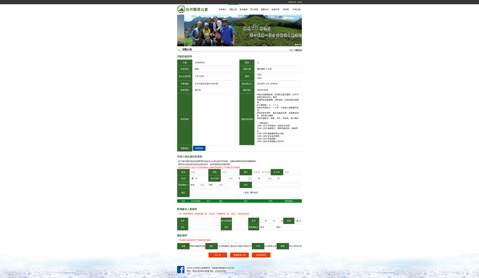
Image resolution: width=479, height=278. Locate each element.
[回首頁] (196, 9)
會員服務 (244, 9)
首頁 (291, 50)
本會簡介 (222, 9)
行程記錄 (297, 9)
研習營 (286, 9)
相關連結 (199, 148)
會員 (247, 192)
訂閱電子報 (292, 2)
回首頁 (299, 2)
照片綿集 (254, 9)
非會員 (255, 192)
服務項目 (265, 9)
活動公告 (233, 9)
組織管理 (275, 9)
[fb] (180, 268)
